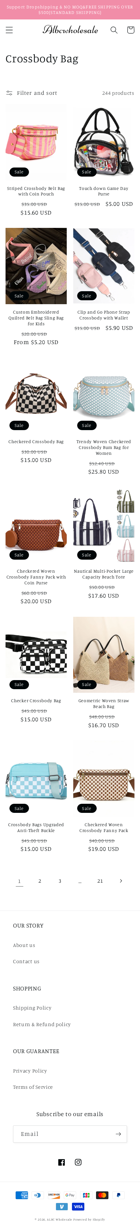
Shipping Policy (32, 1007)
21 (100, 880)
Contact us (26, 961)
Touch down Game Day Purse (103, 191)
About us (24, 945)
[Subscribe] (118, 1134)
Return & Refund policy (42, 1024)
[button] (9, 30)
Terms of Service (33, 1087)
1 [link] (19, 880)
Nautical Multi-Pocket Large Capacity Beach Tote (104, 573)
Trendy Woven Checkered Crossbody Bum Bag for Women (104, 447)
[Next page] (120, 881)
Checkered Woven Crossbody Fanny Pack (103, 827)
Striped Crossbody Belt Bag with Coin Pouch (36, 191)
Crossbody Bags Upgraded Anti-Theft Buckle (36, 827)
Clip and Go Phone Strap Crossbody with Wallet (103, 314)
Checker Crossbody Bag (36, 700)
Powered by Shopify (89, 1219)
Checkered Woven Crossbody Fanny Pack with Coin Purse (36, 576)
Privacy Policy (30, 1070)
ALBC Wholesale (59, 1219)
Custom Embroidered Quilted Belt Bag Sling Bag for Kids (36, 317)
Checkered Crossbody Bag (36, 441)
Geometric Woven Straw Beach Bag (104, 703)
